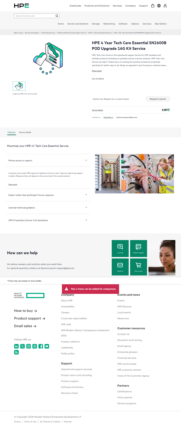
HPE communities (126, 363)
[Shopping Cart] (152, 5)
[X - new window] (22, 346)
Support (143, 5)
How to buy (138, 271)
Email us (120, 271)
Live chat (120, 252)
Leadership (67, 347)
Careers (65, 312)
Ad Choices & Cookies (50, 421)
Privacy (17, 421)
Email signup (124, 346)
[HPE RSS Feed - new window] (16, 352)
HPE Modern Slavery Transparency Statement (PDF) (85, 333)
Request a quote (158, 98)
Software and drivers (72, 387)
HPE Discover (124, 306)
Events (121, 300)
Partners (123, 385)
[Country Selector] (159, 5)
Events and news (128, 294)
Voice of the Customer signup (133, 375)
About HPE (67, 300)
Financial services (126, 357)
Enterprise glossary (127, 352)
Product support (138, 252)
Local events (124, 312)
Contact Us (123, 334)
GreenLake (75, 5)
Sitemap (68, 421)
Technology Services (48, 32)
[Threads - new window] (34, 346)
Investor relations (70, 341)
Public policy (68, 353)
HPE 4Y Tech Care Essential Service (100, 32)
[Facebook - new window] (40, 346)
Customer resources (131, 328)
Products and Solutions (96, 5)
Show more (97, 70)
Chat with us (108, 117)
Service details (97, 110)
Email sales (23, 326)
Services (117, 5)
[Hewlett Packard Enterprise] (21, 5)
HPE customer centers (129, 369)
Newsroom (123, 318)
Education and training (129, 340)
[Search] (56, 16)
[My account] (165, 5)
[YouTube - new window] (47, 346)
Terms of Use (30, 421)
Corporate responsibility (74, 318)
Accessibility (67, 306)
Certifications (124, 391)
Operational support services (76, 369)
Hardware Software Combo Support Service (71, 32)
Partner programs (126, 403)
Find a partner (124, 397)
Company (130, 5)
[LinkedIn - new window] (16, 346)
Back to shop (18, 32)
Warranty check (69, 393)
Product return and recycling (76, 375)
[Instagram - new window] (28, 346)
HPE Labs (66, 324)
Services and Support (32, 32)
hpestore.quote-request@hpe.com (57, 268)
